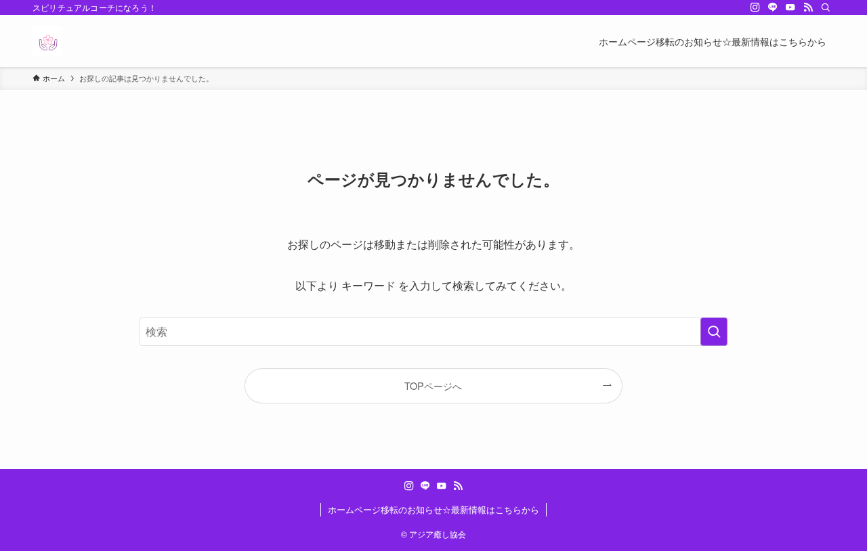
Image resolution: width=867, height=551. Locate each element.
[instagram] (755, 7)
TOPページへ (433, 385)
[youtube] (790, 7)
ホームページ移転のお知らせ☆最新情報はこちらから (433, 509)
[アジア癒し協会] (48, 41)
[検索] (825, 7)
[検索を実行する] (713, 331)
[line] (773, 7)
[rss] (808, 7)
